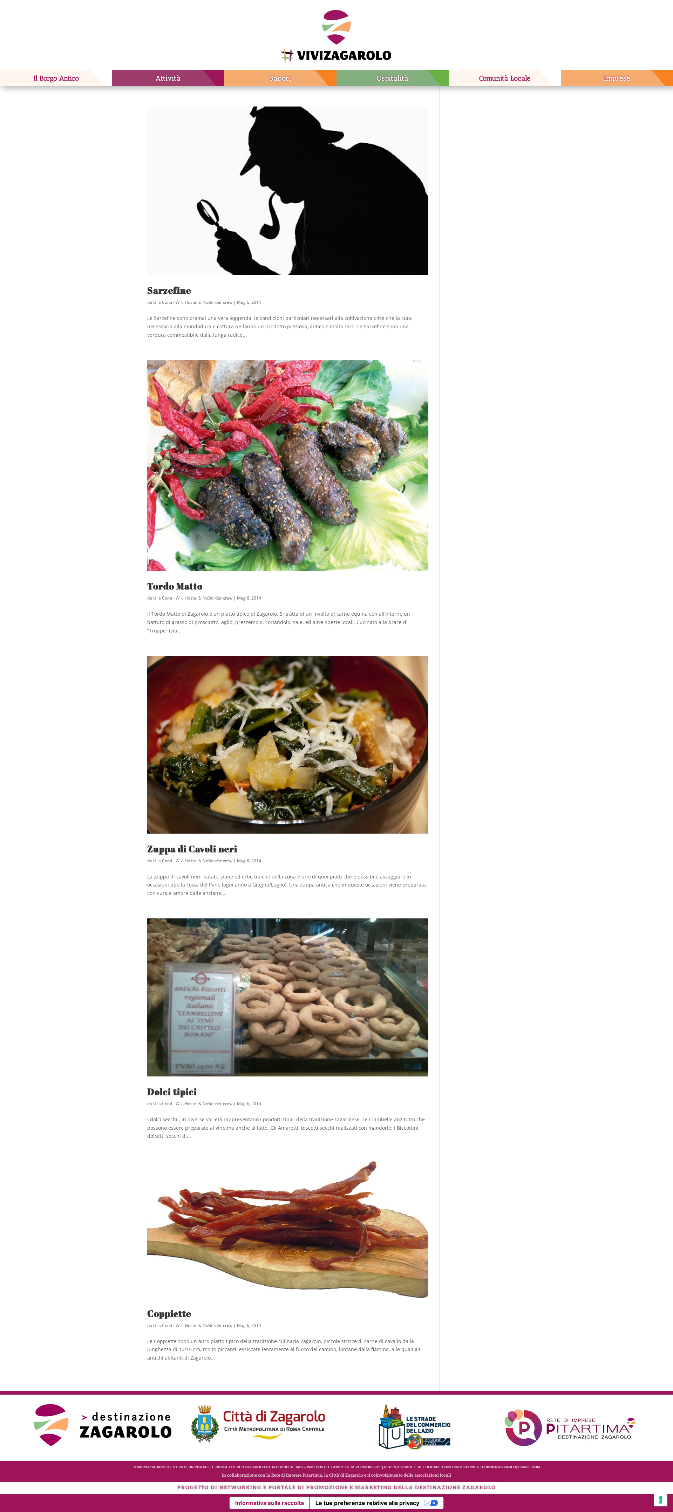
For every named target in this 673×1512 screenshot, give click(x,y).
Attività (168, 78)
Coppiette (169, 1313)
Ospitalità (393, 78)
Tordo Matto (175, 586)
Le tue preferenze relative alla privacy (367, 1502)
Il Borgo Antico (56, 78)
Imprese (617, 78)
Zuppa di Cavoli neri (192, 848)
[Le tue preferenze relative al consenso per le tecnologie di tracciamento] (660, 1499)
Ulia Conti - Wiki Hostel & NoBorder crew (192, 302)
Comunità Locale (504, 78)
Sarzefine (169, 290)
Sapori (280, 78)
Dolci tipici (172, 1091)
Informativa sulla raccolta (269, 1502)
